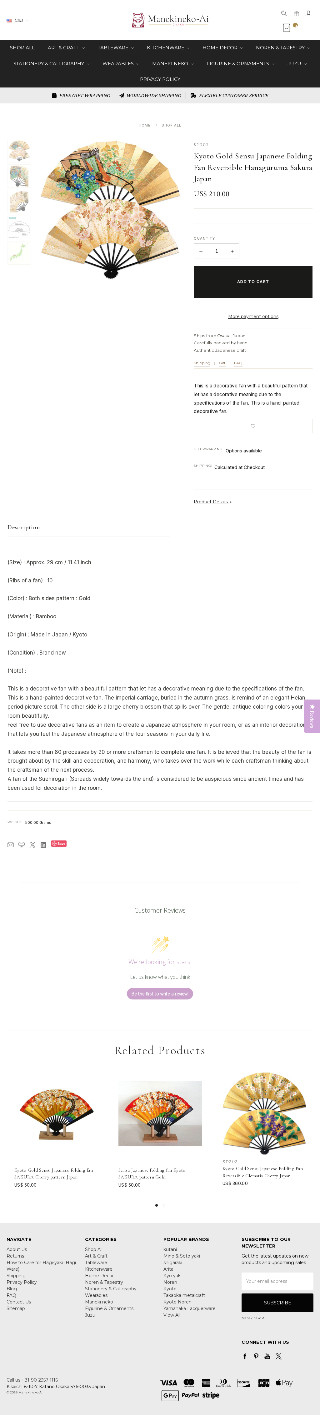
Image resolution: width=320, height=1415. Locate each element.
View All (171, 1315)
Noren (170, 1282)
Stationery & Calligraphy (49, 64)
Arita (168, 1269)
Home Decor (220, 48)
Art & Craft (64, 48)
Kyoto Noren (177, 1302)
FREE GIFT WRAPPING (84, 95)
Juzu (295, 64)
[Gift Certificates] (295, 13)
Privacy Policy (160, 79)
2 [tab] (163, 1205)
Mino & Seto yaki (181, 1256)
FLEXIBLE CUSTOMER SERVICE (233, 95)
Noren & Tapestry (281, 48)
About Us (17, 1249)
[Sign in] (307, 13)
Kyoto (170, 1289)
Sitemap (16, 1308)
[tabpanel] (56, 1133)
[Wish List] (94, 1090)
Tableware (114, 48)
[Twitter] (32, 845)
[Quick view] (94, 1075)
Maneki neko (170, 64)
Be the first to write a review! (160, 994)
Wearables (118, 64)
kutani (170, 1249)
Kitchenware (166, 48)
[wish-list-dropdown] (253, 426)
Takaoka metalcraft (184, 1295)
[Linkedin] (43, 845)
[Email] (11, 845)
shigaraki (172, 1262)
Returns (15, 1256)
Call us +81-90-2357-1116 (32, 1380)
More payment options (253, 316)
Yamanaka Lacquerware (189, 1308)
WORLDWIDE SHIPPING (153, 95)
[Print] (21, 845)
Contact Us (19, 1302)
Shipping (202, 363)
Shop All (22, 48)
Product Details (211, 502)
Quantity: (205, 238)
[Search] (283, 13)
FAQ (238, 363)
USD (18, 20)
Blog (12, 1289)
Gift (222, 363)
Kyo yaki (172, 1275)
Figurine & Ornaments (238, 64)
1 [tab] (156, 1205)
